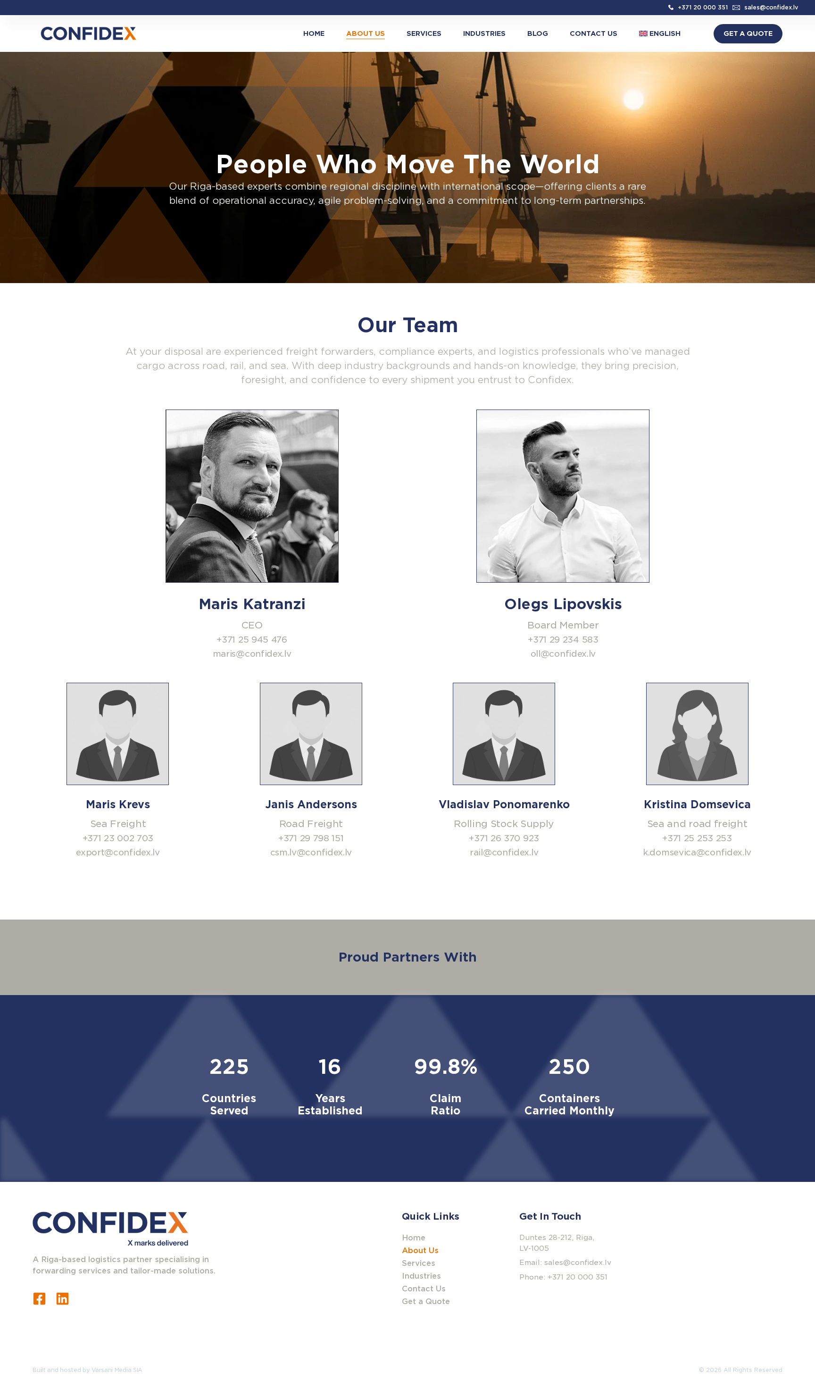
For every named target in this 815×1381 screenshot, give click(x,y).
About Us (365, 33)
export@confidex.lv (118, 852)
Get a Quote (426, 1301)
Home (313, 33)
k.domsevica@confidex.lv (697, 852)
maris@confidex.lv (252, 654)
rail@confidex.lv (504, 852)
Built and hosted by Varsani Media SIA (87, 1369)
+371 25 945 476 (251, 639)
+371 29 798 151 (311, 838)
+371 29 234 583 (563, 639)
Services (424, 33)
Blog (537, 33)
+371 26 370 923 (504, 838)
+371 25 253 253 (697, 838)
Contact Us (593, 33)
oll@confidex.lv (563, 654)
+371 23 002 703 (118, 838)
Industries (484, 33)
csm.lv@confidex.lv (311, 852)
